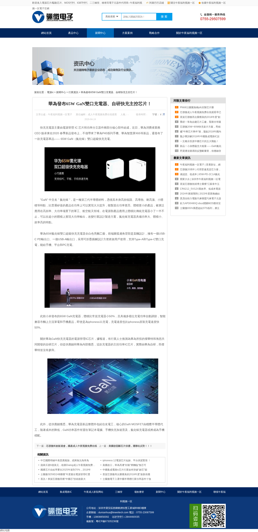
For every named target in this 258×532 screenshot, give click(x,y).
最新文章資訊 (182, 157)
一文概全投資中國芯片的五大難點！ (199, 141)
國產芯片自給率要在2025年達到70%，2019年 (66, 469)
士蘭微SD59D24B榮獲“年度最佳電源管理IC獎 (65, 474)
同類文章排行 (182, 100)
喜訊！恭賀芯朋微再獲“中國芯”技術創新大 (63, 479)
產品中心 (73, 32)
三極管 (118, 491)
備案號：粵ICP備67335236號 (102, 521)
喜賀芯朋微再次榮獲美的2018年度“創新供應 (126, 474)
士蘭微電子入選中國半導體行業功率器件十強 (127, 479)
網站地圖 (5, 530)
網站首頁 (46, 32)
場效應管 (139, 491)
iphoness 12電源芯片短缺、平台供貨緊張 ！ (127, 460)
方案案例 (127, 32)
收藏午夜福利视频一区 (214, 2)
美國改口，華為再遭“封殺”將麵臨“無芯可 (124, 465)
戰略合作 (154, 32)
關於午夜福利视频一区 (189, 32)
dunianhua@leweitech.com (113, 512)
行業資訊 (73, 92)
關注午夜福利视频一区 (183, 2)
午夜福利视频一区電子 (60, 114)
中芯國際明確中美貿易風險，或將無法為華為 (65, 460)
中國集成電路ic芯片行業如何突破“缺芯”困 (125, 469)
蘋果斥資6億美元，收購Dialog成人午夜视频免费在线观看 (71, 465)
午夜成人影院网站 (93, 491)
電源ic (50, 92)
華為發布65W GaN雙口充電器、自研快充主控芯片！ (109, 92)
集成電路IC (66, 491)
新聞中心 (100, 32)
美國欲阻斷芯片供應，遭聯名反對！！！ (130, 446)
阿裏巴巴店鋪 (156, 2)
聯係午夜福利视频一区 (54, 42)
